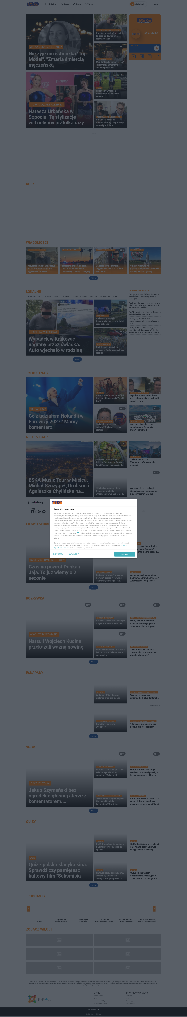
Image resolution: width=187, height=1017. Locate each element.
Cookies (66, 548)
